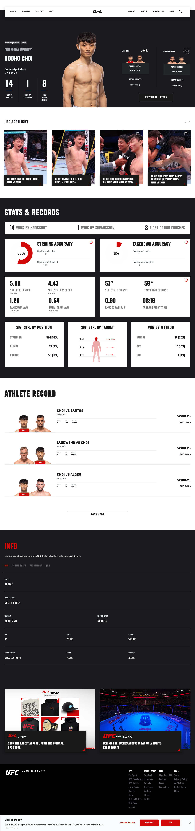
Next (189, 122)
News (51, 11)
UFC (130, 771)
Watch (144, 11)
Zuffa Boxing (158, 11)
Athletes (39, 11)
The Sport (133, 775)
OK (170, 823)
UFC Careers (134, 783)
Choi (61, 411)
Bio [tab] (6, 565)
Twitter (147, 799)
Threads (147, 783)
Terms (177, 775)
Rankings (26, 11)
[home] (97, 11)
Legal (176, 771)
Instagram (148, 779)
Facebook (148, 775)
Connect (131, 11)
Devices (162, 779)
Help (161, 771)
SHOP (172, 11)
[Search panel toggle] (180, 11)
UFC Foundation (135, 779)
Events (13, 11)
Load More (97, 514)
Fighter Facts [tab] (19, 565)
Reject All (149, 823)
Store (131, 795)
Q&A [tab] (48, 565)
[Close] (190, 822)
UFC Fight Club (135, 799)
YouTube (147, 791)
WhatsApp (148, 787)
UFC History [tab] (36, 565)
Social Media (150, 771)
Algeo (76, 475)
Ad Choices (179, 783)
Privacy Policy (180, 779)
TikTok (147, 795)
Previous (186, 122)
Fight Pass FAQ (165, 775)
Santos (77, 411)
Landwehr (66, 443)
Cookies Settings (127, 823)
